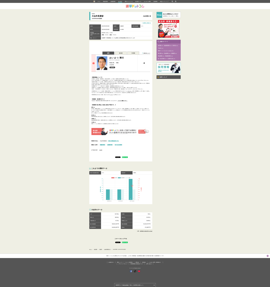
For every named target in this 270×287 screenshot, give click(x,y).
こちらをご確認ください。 (123, 100)
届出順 (120, 53)
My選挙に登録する (147, 23)
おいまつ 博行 (116, 59)
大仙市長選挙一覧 (107, 249)
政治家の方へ (111, 262)
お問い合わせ (149, 263)
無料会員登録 (126, 285)
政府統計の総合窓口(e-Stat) (146, 231)
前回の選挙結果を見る (113, 140)
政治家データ (138, 1)
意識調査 (155, 1)
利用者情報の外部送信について (136, 263)
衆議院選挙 (105, 1)
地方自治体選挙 (118, 144)
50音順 (133, 53)
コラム (98, 1)
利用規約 (144, 262)
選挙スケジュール (129, 1)
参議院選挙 (113, 1)
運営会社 (137, 262)
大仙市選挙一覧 (147, 16)
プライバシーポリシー (123, 263)
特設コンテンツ (163, 1)
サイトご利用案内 (129, 262)
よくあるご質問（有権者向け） (155, 262)
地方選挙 (120, 1)
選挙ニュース (119, 262)
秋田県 (100, 249)
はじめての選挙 (147, 1)
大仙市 (100, 150)
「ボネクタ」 (129, 91)
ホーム (90, 249)
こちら (111, 94)
